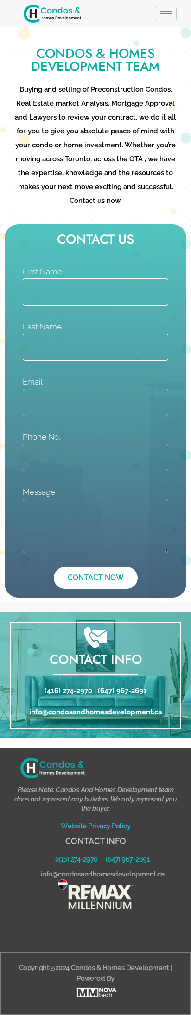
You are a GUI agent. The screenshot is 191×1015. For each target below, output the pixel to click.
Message (39, 492)
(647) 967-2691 (122, 691)
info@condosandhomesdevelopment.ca (95, 712)
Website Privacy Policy (95, 826)
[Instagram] (108, 930)
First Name (42, 271)
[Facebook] (83, 930)
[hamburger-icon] (166, 13)
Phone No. (41, 436)
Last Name (42, 326)
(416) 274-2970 (68, 691)
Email (33, 381)
